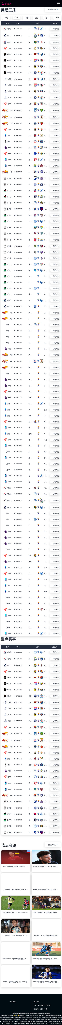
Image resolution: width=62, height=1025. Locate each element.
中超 (26, 18)
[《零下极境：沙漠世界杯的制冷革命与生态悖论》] (15, 888)
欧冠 (36, 18)
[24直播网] (6, 4)
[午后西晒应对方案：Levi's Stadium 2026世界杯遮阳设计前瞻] (15, 911)
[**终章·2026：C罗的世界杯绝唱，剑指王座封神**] (15, 957)
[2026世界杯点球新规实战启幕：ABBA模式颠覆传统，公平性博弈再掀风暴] (46, 957)
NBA (16, 18)
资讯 (41, 1010)
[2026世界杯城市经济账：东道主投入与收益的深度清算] (15, 864)
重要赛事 (36, 1010)
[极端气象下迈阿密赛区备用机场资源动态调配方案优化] (46, 888)
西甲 (57, 18)
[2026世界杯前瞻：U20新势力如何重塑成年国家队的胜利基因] (46, 980)
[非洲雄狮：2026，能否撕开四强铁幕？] (46, 934)
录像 (46, 1010)
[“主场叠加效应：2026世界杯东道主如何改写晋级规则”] (15, 934)
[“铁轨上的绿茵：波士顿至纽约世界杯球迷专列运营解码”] (46, 911)
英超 (6, 18)
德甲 (46, 18)
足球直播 (40, 1006)
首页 (35, 1006)
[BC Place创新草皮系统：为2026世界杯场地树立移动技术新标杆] (15, 980)
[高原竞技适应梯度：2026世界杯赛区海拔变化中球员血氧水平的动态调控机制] (46, 864)
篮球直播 (47, 1006)
